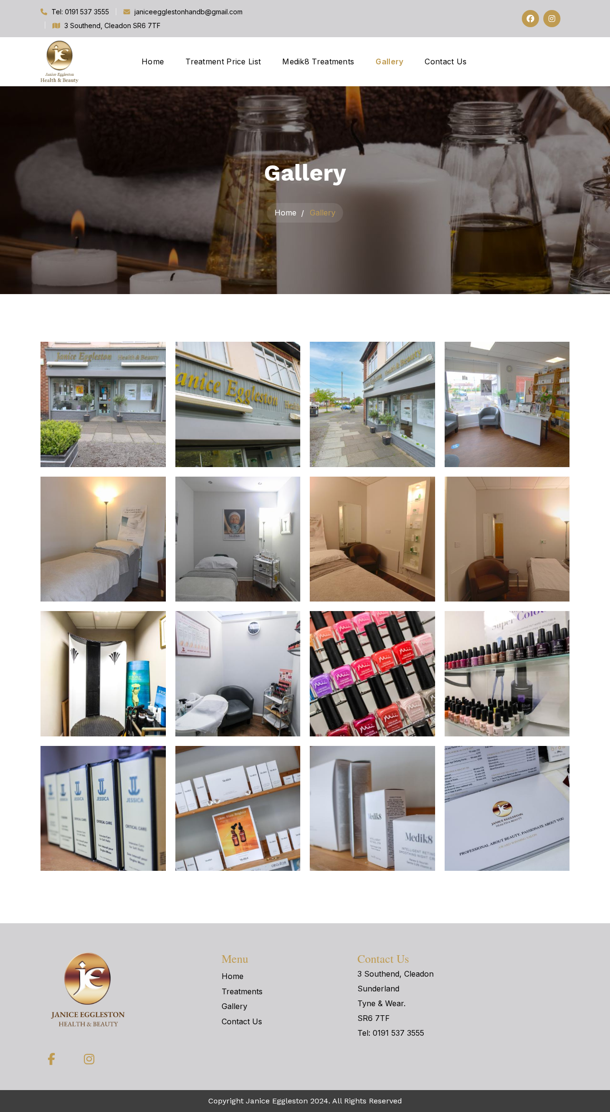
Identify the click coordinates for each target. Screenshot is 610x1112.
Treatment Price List (223, 61)
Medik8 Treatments (318, 61)
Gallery (389, 61)
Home (153, 61)
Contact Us (446, 61)
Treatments (242, 991)
